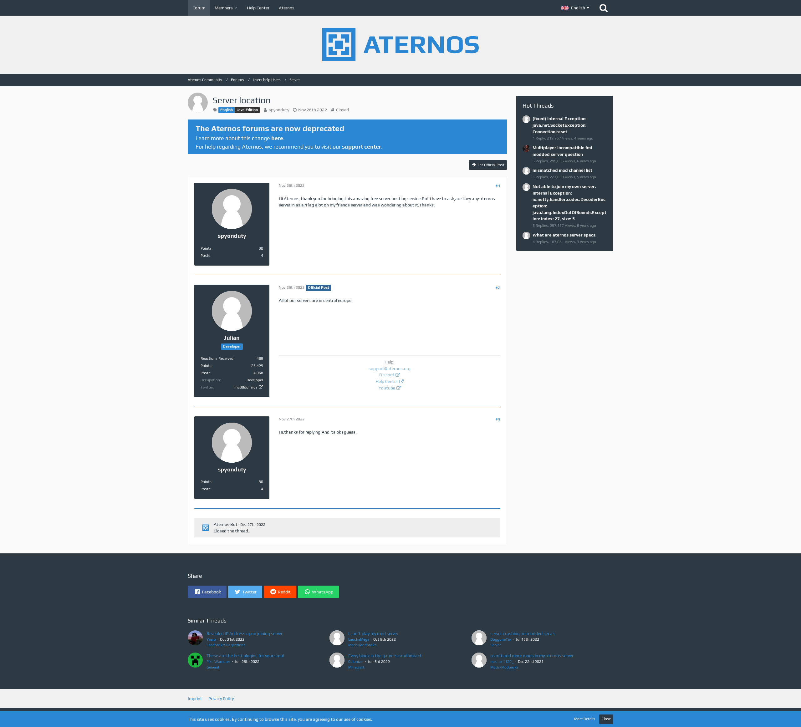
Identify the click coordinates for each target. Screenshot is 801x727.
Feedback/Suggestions (226, 645)
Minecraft (356, 667)
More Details (584, 719)
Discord (386, 374)
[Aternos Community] (400, 44)
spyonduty (279, 109)
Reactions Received (217, 358)
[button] (575, 8)
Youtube (387, 387)
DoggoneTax (501, 639)
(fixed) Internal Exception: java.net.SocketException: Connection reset (560, 125)
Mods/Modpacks (362, 645)
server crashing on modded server (522, 633)
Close (606, 719)
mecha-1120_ (502, 661)
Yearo (211, 639)
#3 (497, 419)
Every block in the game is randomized (384, 655)
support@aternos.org (390, 368)
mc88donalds (246, 387)
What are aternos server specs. (565, 234)
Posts (205, 255)
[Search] (603, 8)
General (213, 667)
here (277, 138)
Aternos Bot (225, 524)
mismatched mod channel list (562, 170)
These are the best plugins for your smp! (245, 655)
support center (361, 146)
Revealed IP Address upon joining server (245, 633)
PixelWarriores (219, 661)
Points (206, 248)
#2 (497, 287)
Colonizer (356, 661)
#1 (497, 185)
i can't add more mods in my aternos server (532, 655)
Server (495, 645)
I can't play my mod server (373, 633)
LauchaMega (358, 639)
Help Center (386, 381)
